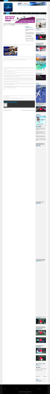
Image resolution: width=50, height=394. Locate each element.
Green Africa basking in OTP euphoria (7, 110)
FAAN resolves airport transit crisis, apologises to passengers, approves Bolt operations (30, 30)
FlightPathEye (37, 131)
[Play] (36, 111)
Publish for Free (45, 376)
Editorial (39, 13)
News (8, 13)
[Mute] (43, 111)
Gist (35, 13)
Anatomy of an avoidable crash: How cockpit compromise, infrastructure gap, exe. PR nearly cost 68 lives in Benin (30, 33)
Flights (31, 13)
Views (12, 13)
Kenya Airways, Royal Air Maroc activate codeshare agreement (28, 110)
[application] (41, 109)
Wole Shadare (10, 102)
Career (22, 13)
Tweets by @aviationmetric (39, 381)
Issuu (39, 376)
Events (26, 13)
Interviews (16, 13)
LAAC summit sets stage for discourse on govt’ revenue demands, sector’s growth (41, 140)
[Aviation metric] (5, 13)
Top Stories (8, 108)
